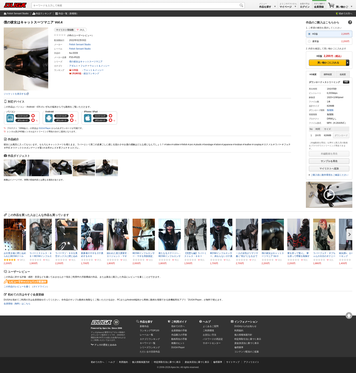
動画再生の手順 (179, 339)
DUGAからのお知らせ (245, 326)
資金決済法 (246, 343)
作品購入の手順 (179, 334)
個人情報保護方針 (243, 334)
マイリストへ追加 (329, 168)
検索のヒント (178, 343)
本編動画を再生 (329, 153)
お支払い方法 (209, 334)
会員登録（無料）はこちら (17, 303)
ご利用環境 (208, 330)
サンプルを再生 (329, 161)
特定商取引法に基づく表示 (167, 362)
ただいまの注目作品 (150, 351)
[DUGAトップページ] (15, 5)
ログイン (305, 6)
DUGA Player (45, 128)
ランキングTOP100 (149, 330)
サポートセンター (212, 343)
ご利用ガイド (179, 321)
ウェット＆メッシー (100, 66)
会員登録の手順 (179, 330)
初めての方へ (345, 13)
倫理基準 (238, 347)
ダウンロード (341, 135)
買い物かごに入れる (328, 62)
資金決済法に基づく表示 (197, 362)
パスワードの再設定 (213, 339)
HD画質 (313, 74)
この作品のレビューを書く (17, 286)
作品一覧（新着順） (69, 13)
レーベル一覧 (146, 334)
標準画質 (328, 74)
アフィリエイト (251, 362)
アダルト (73, 66)
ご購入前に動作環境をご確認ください (329, 175)
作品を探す (146, 321)
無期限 (330, 110)
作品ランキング (43, 13)
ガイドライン (40, 286)
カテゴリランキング (150, 339)
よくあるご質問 (210, 326)
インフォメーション (246, 321)
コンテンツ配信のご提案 (246, 351)
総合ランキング (91, 73)
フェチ (83, 66)
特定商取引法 (247, 339)
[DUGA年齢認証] (101, 322)
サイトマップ (233, 362)
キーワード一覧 (147, 343)
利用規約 (238, 330)
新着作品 (144, 326)
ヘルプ (207, 321)
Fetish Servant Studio (18, 13)
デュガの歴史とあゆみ (105, 345)
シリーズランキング (150, 347)
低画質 (343, 74)
